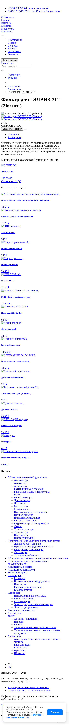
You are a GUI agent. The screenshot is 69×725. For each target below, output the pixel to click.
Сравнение (14, 74)
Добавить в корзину (12, 129)
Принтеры (20, 650)
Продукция (7, 63)
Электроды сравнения (26, 607)
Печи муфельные (23, 514)
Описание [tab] (13, 134)
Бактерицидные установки (28, 488)
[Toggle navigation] (3, 35)
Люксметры (14, 613)
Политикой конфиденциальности (24, 716)
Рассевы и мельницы (25, 520)
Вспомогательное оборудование (31, 581)
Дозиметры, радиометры (21, 610)
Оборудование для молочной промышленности (34, 540)
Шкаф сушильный (24, 538)
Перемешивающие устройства (30, 512)
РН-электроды (22, 601)
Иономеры (20, 584)
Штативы (19, 653)
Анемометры (21, 480)
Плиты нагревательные (27, 517)
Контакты (6, 31)
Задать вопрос (10, 60)
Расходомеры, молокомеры (28, 549)
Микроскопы (21, 509)
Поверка (18, 621)
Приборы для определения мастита (33, 546)
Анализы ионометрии (26, 618)
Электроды (14, 592)
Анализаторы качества (20, 566)
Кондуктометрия (17, 572)
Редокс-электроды (24, 598)
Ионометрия (14, 575)
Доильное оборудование (27, 543)
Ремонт (18, 624)
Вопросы (6, 22)
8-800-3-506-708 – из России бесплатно (34, 11)
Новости (6, 25)
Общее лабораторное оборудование (27, 477)
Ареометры (20, 483)
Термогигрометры (24, 529)
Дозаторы (19, 503)
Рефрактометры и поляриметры (31, 523)
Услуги (11, 615)
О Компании (8, 17)
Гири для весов (22, 644)
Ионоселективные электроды (30, 595)
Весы (17, 494)
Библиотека (7, 28)
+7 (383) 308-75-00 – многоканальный (28, 8)
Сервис (5, 20)
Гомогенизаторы (23, 497)
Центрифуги (21, 535)
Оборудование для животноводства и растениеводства (38, 558)
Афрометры (20, 486)
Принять (55, 712)
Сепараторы (20, 552)
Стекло (18, 526)
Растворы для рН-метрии (28, 587)
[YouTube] (1, 721)
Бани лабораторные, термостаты (32, 491)
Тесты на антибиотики (26, 555)
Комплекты (20, 647)
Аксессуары (14, 89)
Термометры (21, 532)
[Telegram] (1, 710)
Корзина (12, 77)
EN (9, 667)
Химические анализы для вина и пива (35, 627)
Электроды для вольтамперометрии (33, 604)
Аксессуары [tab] (14, 137)
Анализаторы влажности (21, 569)
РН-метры (19, 578)
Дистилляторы (22, 500)
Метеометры (21, 506)
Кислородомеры (23, 590)
